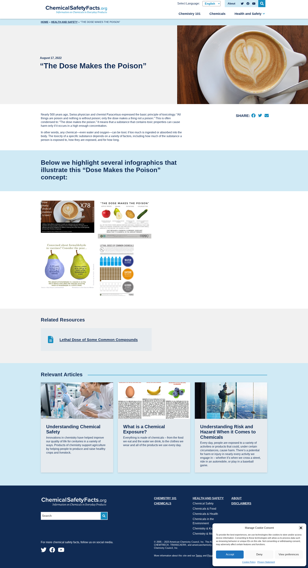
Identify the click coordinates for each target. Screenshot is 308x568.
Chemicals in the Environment (203, 521)
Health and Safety (248, 14)
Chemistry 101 (190, 14)
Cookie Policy (249, 562)
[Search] (104, 515)
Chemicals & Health (205, 513)
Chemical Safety (203, 503)
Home (44, 22)
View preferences (289, 554)
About (236, 498)
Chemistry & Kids (204, 528)
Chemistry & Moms (205, 533)
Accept (230, 554)
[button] (301, 528)
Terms (199, 555)
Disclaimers (241, 503)
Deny (259, 554)
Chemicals (217, 14)
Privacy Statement (266, 562)
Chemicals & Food (204, 508)
